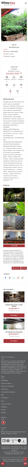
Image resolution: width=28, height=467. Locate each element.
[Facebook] (5, 277)
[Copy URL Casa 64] (22, 277)
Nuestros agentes (6, 383)
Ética (2, 401)
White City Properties (9, 459)
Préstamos (4, 407)
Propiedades (4, 380)
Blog (2, 395)
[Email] (18, 277)
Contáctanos (4, 398)
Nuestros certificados (7, 386)
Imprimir (17, 268)
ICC (24, 461)
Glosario (3, 412)
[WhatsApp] (14, 277)
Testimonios (4, 389)
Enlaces (3, 410)
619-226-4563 (15, 452)
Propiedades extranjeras (8, 392)
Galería (13, 245)
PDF (24, 268)
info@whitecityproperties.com (14, 454)
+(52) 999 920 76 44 (16, 447)
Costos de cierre (6, 404)
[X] (9, 277)
